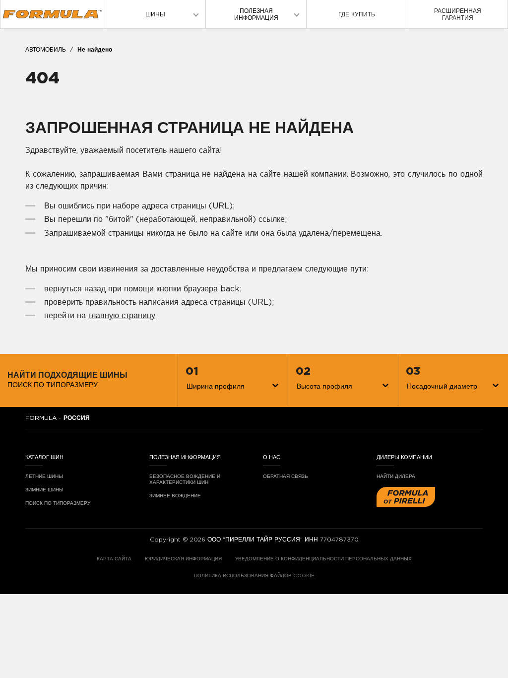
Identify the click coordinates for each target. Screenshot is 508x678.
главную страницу (121, 316)
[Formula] (52, 14)
